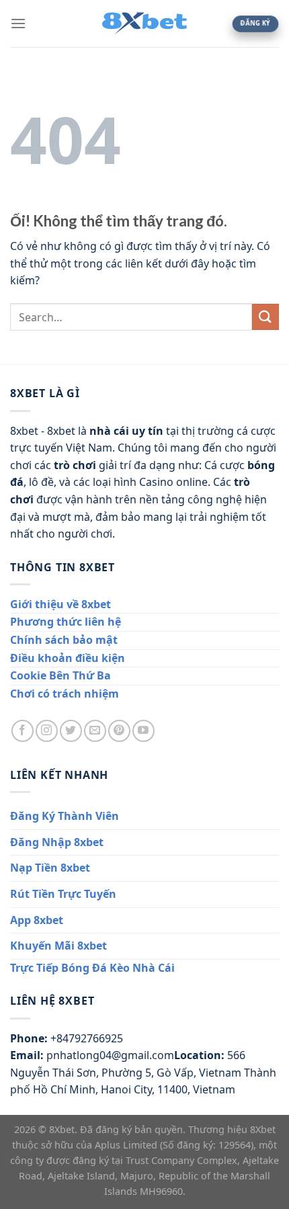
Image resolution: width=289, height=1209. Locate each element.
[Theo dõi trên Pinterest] (119, 731)
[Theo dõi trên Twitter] (71, 731)
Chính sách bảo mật (64, 639)
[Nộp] (265, 317)
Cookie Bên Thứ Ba (60, 675)
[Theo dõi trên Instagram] (47, 731)
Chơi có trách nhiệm (64, 693)
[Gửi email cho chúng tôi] (95, 731)
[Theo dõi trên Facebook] (22, 731)
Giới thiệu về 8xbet (60, 604)
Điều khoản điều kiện (67, 658)
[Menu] (18, 23)
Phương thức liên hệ (65, 621)
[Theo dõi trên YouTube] (143, 731)
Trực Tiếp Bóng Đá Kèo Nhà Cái (92, 967)
